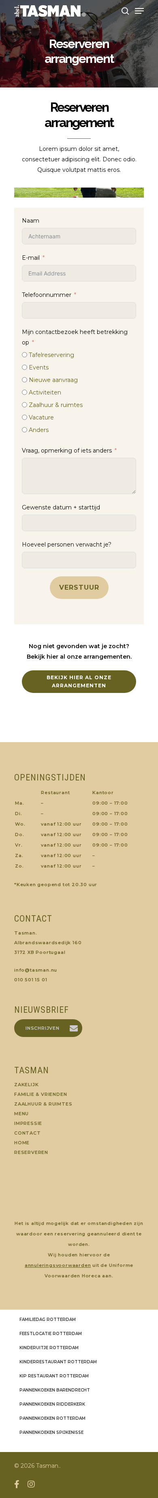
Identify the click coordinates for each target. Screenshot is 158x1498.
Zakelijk (26, 1084)
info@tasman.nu (35, 970)
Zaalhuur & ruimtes (43, 1104)
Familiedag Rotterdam (47, 1319)
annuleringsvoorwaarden (58, 1265)
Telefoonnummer (46, 294)
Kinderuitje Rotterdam (49, 1347)
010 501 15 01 (30, 980)
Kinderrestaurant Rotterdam (58, 1361)
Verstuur (79, 587)
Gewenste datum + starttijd (61, 507)
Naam (30, 220)
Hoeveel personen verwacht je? (66, 544)
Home (22, 1142)
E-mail (31, 257)
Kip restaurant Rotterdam (54, 1376)
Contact (27, 1133)
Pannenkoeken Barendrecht (54, 1390)
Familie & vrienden (40, 1094)
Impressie (28, 1123)
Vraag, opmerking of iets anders (67, 450)
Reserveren (31, 1152)
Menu (21, 1113)
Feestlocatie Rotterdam (50, 1333)
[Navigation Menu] (139, 11)
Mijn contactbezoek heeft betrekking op (75, 337)
